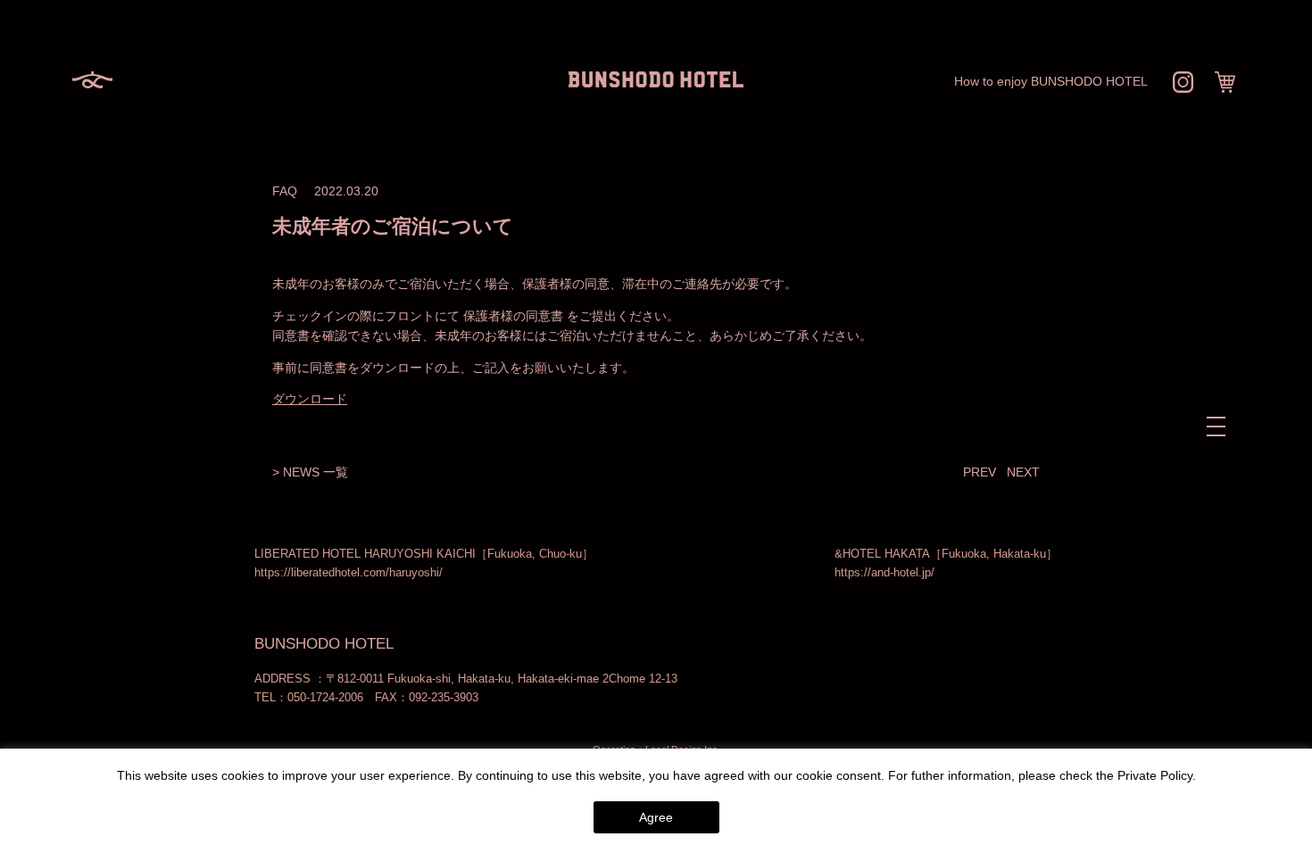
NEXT (1023, 472)
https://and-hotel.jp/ (884, 572)
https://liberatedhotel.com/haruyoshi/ (348, 572)
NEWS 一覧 (315, 472)
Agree (656, 817)
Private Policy (1154, 775)
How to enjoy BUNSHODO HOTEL (1051, 81)
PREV (979, 472)
